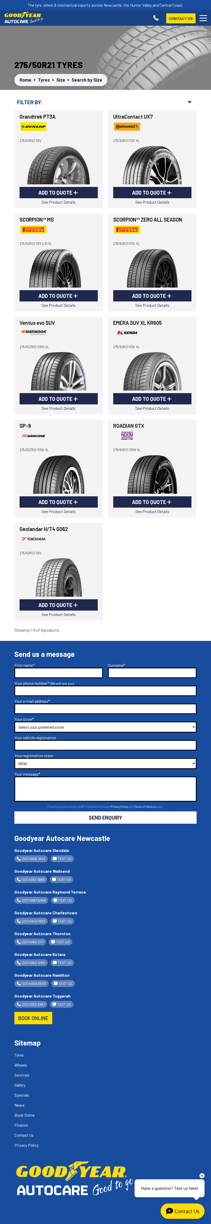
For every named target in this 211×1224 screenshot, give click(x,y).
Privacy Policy (120, 806)
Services (21, 1075)
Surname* (116, 665)
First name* (24, 665)
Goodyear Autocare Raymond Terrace (50, 891)
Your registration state (33, 755)
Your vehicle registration (35, 737)
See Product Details (59, 202)
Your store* (24, 719)
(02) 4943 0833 (33, 921)
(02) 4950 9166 (33, 963)
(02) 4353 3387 (33, 1004)
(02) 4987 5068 (34, 900)
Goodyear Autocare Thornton (42, 933)
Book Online (24, 1115)
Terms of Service (145, 806)
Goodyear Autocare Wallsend (42, 871)
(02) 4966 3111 (32, 942)
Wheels (20, 1064)
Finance (21, 1125)
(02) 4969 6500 (34, 983)
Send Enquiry (105, 817)
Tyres (19, 1054)
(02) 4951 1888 (33, 879)
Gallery (19, 1085)
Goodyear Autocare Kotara (39, 954)
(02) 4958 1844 (33, 859)
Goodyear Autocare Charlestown (45, 912)
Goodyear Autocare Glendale (41, 850)
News (19, 1105)
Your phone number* (44, 683)
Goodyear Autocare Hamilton (41, 975)
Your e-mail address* (32, 701)
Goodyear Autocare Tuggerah (42, 995)
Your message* (27, 774)
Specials (21, 1095)
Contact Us (181, 18)
